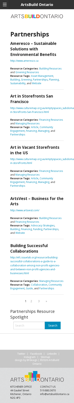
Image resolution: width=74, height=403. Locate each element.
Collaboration (39, 284)
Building (15, 79)
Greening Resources (27, 72)
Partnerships (40, 79)
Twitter (21, 353)
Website (36, 83)
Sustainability (17, 83)
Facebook (36, 353)
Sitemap (45, 357)
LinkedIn (52, 353)
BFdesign (32, 360)
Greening (26, 79)
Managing (43, 131)
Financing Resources (51, 119)
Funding (37, 229)
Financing (31, 131)
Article (34, 127)
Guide (29, 288)
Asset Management (42, 76)
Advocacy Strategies (42, 225)
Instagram (30, 357)
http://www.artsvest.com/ (24, 210)
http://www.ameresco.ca (24, 60)
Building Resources (50, 68)
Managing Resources (27, 123)
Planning (54, 79)
